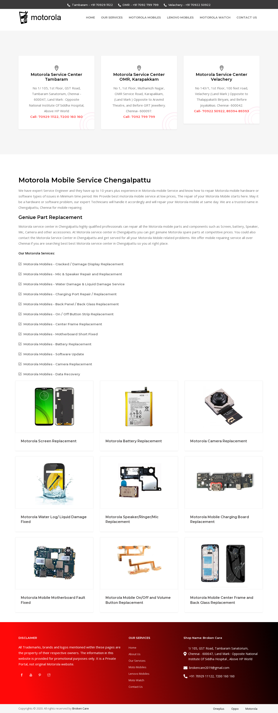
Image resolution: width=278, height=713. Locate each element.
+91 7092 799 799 (146, 5)
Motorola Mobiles (145, 17)
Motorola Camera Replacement (218, 441)
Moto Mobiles (137, 667)
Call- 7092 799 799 (139, 117)
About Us (135, 654)
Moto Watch (136, 680)
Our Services (112, 17)
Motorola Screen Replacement (48, 441)
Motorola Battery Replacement (134, 441)
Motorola (251, 709)
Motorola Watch (215, 17)
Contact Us (247, 17)
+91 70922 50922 (198, 5)
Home (90, 17)
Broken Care (80, 708)
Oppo (235, 709)
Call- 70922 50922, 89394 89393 (221, 111)
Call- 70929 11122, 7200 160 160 (56, 117)
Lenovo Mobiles (180, 17)
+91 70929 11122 (102, 5)
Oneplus (218, 709)
